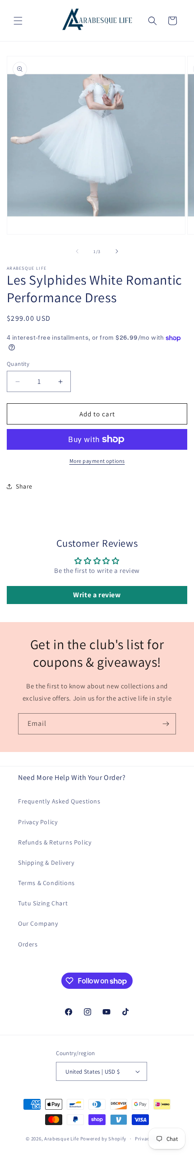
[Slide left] (77, 251)
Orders (28, 944)
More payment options (97, 460)
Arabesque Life (61, 1138)
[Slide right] (117, 251)
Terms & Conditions (46, 883)
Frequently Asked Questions (59, 801)
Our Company (38, 923)
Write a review (96, 595)
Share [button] (24, 486)
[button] (18, 21)
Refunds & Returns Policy (54, 842)
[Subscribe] (166, 723)
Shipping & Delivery (46, 862)
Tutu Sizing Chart (43, 903)
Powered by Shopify (103, 1138)
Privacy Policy (37, 822)
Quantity (18, 364)
